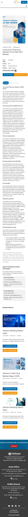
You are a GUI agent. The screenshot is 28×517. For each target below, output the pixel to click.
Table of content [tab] (14, 83)
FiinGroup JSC (22, 460)
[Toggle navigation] (2, 2)
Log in (18, 2)
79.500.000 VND (10, 346)
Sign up (24, 2)
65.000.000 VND (10, 389)
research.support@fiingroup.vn (13, 282)
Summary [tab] (5, 83)
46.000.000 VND (9, 74)
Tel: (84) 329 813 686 (13, 492)
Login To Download (10, 350)
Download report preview (21, 74)
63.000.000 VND (10, 423)
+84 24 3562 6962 (10, 279)
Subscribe (14, 446)
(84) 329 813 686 (9, 293)
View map (14, 479)
